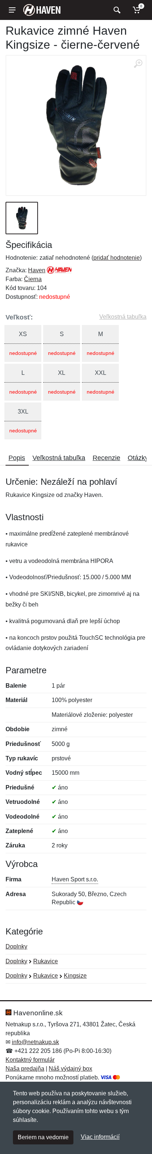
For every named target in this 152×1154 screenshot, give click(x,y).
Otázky (138, 458)
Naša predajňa (25, 1068)
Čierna (33, 279)
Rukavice (45, 961)
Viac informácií (100, 1137)
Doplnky (16, 946)
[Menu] (12, 10)
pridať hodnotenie (116, 258)
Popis (16, 458)
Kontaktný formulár (30, 1060)
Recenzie (106, 458)
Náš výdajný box (70, 1068)
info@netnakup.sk (35, 1042)
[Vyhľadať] (116, 10)
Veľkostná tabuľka (122, 317)
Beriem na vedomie (43, 1137)
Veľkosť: (19, 317)
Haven (36, 270)
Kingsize (75, 975)
